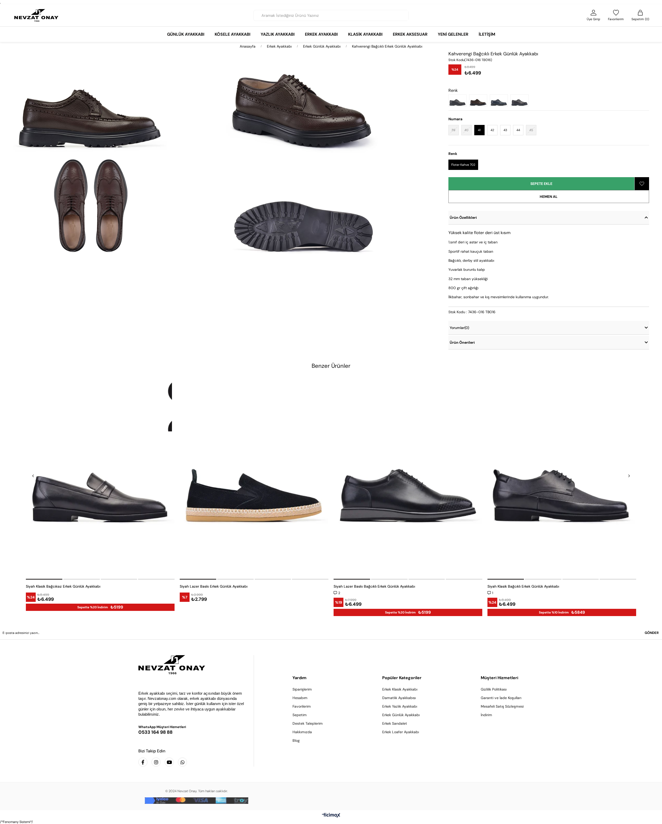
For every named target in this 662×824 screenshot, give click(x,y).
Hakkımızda (302, 732)
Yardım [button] (299, 677)
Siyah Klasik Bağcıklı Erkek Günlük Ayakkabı (523, 586)
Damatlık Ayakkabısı (399, 697)
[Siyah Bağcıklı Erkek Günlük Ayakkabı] (458, 100)
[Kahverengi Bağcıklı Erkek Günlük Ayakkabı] (479, 100)
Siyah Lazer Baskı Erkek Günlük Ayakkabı (213, 586)
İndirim (486, 715)
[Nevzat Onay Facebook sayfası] (142, 762)
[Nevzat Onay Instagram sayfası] (156, 762)
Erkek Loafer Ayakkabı (400, 732)
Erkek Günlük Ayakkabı (401, 715)
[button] (44, 579)
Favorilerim (301, 706)
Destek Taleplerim (307, 723)
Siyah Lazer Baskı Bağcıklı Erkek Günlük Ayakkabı (374, 586)
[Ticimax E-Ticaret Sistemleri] (331, 815)
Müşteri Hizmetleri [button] (499, 677)
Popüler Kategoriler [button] (402, 677)
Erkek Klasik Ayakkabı (399, 689)
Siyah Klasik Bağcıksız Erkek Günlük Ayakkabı (63, 586)
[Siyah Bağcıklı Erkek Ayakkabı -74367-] (520, 100)
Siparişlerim (302, 689)
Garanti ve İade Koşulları (501, 697)
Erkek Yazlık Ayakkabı (399, 706)
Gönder (652, 633)
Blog (296, 740)
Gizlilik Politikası (494, 689)
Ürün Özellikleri (463, 217)
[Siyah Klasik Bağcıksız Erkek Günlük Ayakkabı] (100, 478)
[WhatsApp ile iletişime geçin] (182, 762)
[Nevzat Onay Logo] (36, 15)
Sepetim (299, 715)
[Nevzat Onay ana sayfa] (192, 664)
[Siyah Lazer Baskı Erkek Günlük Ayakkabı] (254, 478)
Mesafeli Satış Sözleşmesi (502, 706)
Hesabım (299, 697)
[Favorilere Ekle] (642, 183)
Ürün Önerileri (462, 342)
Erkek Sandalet (394, 723)
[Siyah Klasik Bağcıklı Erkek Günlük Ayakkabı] (561, 478)
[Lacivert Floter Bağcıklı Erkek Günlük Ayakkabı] (500, 100)
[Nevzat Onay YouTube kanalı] (169, 762)
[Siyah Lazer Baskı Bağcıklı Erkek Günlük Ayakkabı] (408, 478)
